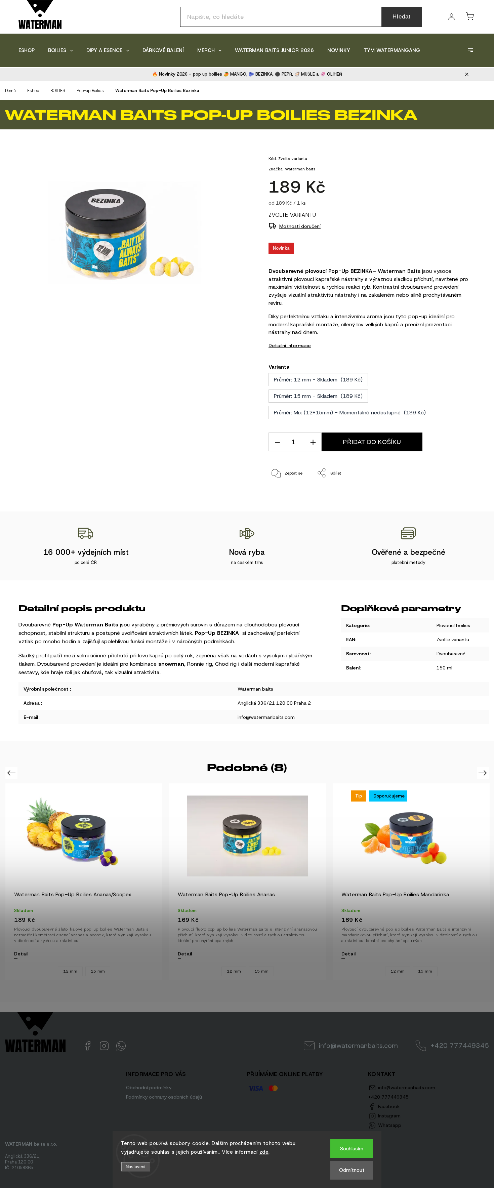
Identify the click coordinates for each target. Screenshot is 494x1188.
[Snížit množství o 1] (277, 442)
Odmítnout (352, 1170)
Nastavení (136, 1166)
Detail (21, 954)
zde (264, 1152)
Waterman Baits (399, 271)
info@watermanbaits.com (358, 1045)
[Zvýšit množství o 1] (312, 442)
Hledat (402, 16)
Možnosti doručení (300, 226)
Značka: (292, 169)
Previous (12, 772)
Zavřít (456, 495)
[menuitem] (26, 50)
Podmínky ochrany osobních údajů (164, 1097)
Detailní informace (290, 345)
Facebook (87, 1046)
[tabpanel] (83, 881)
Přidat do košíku (372, 442)
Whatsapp (121, 1046)
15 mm (98, 971)
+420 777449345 (459, 1045)
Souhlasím (351, 1148)
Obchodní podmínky (148, 1087)
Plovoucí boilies (453, 625)
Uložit (284, 494)
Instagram (104, 1046)
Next (483, 772)
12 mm (70, 971)
